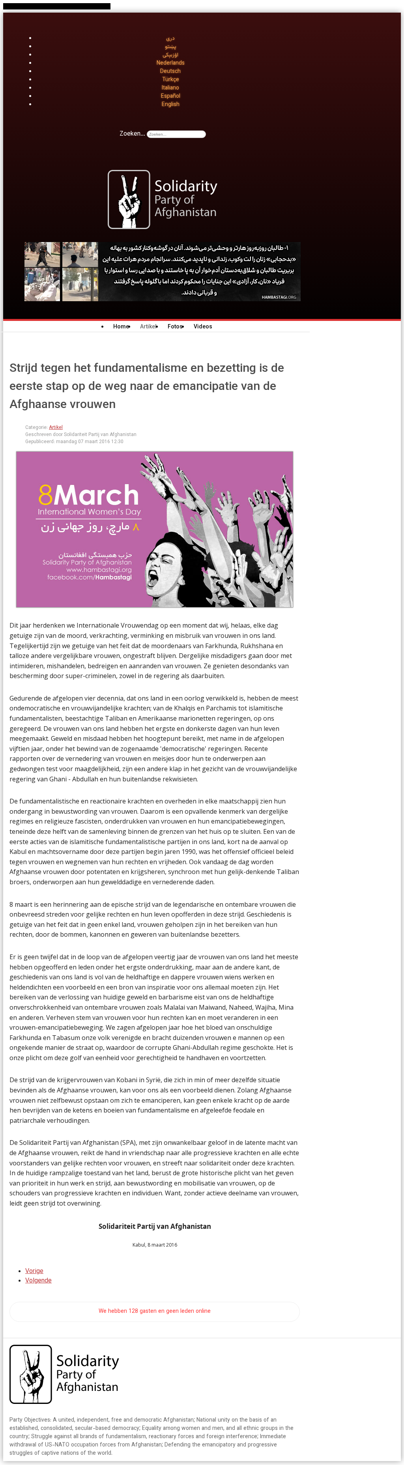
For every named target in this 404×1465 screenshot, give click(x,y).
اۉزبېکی (170, 55)
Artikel (56, 427)
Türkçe (170, 80)
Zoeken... (132, 134)
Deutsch (170, 71)
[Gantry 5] (64, 1376)
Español (170, 96)
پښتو (170, 47)
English (171, 105)
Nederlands (171, 63)
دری (170, 38)
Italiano (170, 88)
